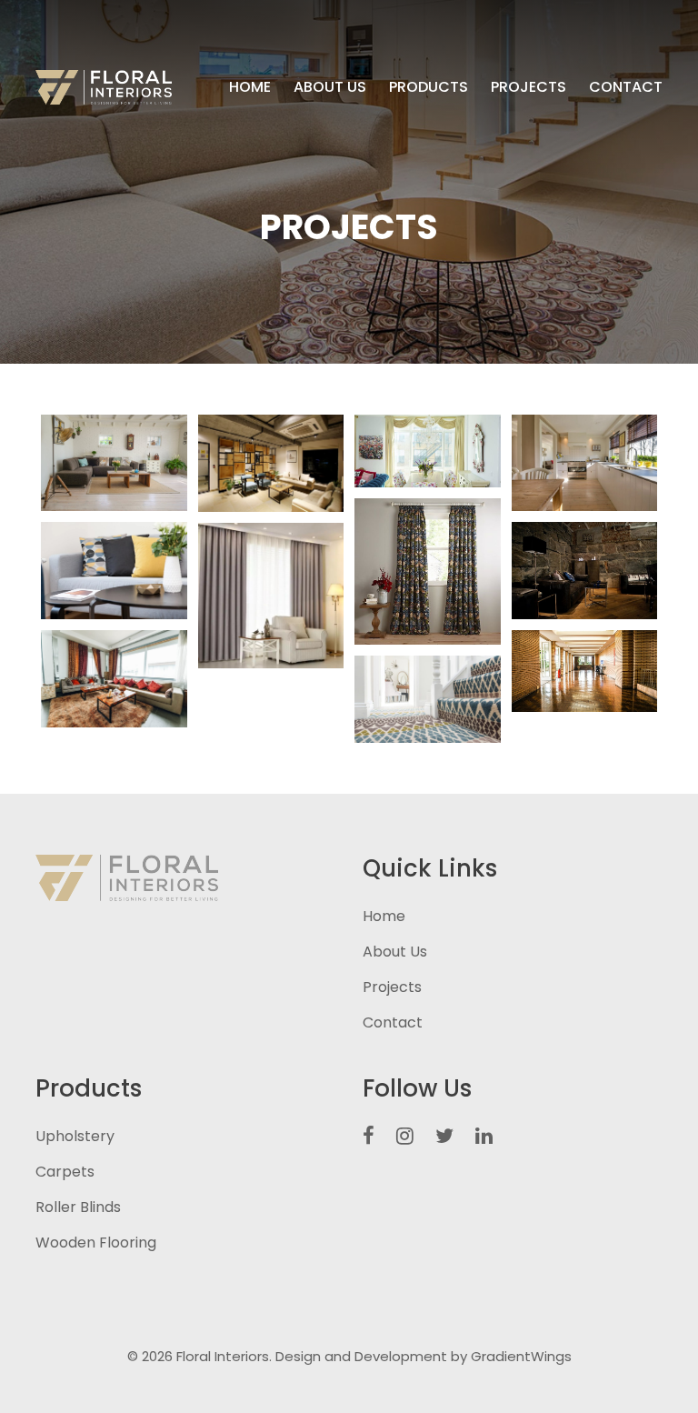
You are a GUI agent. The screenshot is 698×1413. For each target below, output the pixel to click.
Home (250, 86)
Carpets (65, 1171)
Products (428, 86)
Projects (528, 86)
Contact (626, 86)
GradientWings (521, 1356)
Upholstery (75, 1136)
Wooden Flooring (95, 1242)
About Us (330, 86)
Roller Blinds (78, 1207)
